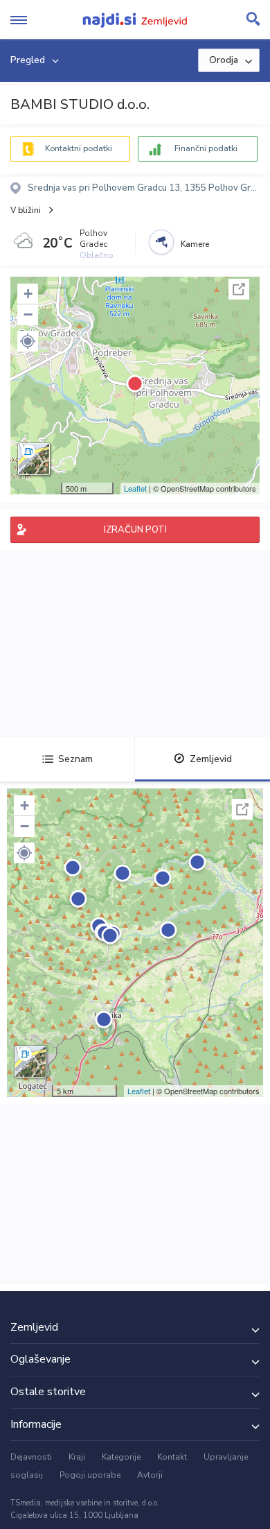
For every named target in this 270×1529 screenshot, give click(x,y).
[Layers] (34, 459)
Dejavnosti (31, 1456)
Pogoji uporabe (90, 1474)
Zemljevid (211, 759)
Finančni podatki (205, 148)
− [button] (28, 314)
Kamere (195, 244)
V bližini (25, 210)
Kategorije (121, 1456)
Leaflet (135, 488)
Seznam (75, 759)
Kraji (77, 1456)
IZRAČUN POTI (135, 530)
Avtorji (150, 1474)
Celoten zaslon (238, 289)
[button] (27, 341)
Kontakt (172, 1456)
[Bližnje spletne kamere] (161, 242)
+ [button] (28, 293)
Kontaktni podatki (78, 148)
